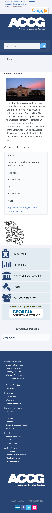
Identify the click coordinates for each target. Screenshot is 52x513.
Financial (9, 418)
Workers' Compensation (15, 375)
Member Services (13, 458)
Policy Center (11, 451)
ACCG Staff (10, 388)
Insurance (10, 411)
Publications (11, 396)
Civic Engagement (13, 461)
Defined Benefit (12, 381)
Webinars (10, 428)
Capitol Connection (13, 403)
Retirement (10, 415)
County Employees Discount (17, 425)
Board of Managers (14, 368)
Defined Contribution (14, 385)
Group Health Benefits (15, 378)
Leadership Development (16, 454)
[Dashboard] (38, 10)
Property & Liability (13, 371)
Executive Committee (14, 365)
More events (9, 338)
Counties (9, 421)
